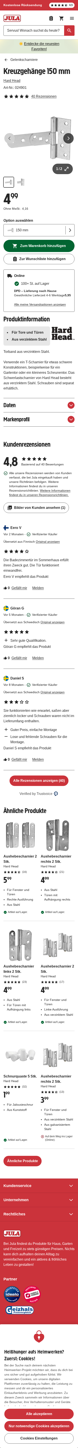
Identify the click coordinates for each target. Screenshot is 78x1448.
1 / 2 (59, 169)
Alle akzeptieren (39, 1414)
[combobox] (39, 30)
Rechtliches (14, 1214)
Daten (9, 405)
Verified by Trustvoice (36, 794)
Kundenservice (17, 1186)
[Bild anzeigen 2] (21, 182)
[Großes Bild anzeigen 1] (39, 138)
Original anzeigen (48, 541)
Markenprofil (16, 419)
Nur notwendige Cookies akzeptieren (39, 1426)
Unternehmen (16, 1200)
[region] (39, 1386)
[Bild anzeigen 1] (8, 182)
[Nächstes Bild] (68, 138)
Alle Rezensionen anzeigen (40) (39, 780)
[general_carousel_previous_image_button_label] (9, 138)
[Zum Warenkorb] (61, 18)
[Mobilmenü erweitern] (72, 18)
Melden (38, 588)
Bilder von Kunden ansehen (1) (39, 508)
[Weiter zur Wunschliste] (51, 18)
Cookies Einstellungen (39, 1438)
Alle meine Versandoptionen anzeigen (40, 304)
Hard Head (11, 80)
